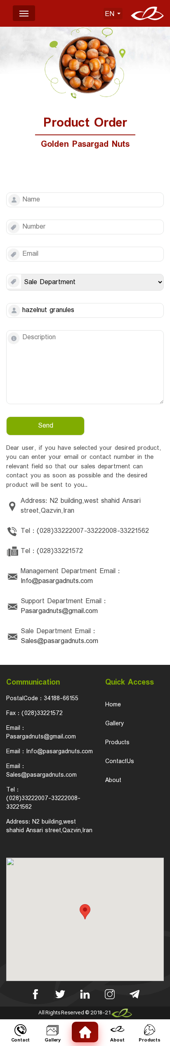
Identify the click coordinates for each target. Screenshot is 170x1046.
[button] (85, 912)
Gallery (114, 724)
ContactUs (119, 761)
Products (117, 742)
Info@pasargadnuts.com (57, 581)
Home (113, 705)
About (113, 780)
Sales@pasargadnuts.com (59, 641)
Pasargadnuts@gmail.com (59, 611)
